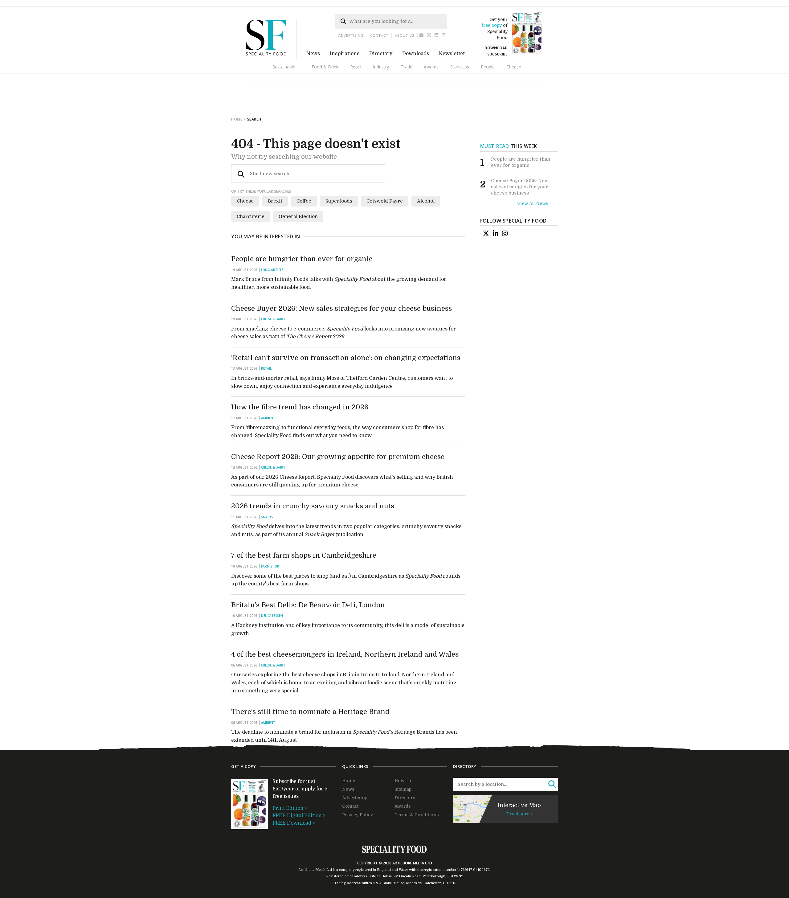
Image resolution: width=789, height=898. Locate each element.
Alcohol (426, 201)
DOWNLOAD (496, 48)
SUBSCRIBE (497, 54)
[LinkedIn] (495, 233)
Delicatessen (272, 615)
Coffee (303, 201)
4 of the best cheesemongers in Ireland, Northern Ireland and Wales (345, 654)
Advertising (351, 35)
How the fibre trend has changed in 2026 (299, 407)
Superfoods (338, 201)
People (488, 67)
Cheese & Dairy (273, 319)
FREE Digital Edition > (298, 815)
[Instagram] (443, 35)
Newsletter (452, 53)
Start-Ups (459, 67)
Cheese (513, 67)
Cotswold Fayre (384, 201)
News (313, 53)
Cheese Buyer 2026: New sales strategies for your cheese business (341, 308)
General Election (298, 216)
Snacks (267, 517)
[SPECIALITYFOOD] (271, 57)
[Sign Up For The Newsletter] (421, 35)
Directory (380, 53)
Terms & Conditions (416, 814)
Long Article (272, 270)
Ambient (268, 418)
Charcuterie (250, 216)
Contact (379, 35)
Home (236, 119)
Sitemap (402, 789)
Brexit (275, 201)
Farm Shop (270, 566)
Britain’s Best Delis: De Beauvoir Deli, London (308, 605)
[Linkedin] (436, 35)
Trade (406, 67)
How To (402, 780)
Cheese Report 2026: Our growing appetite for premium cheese (337, 457)
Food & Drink (325, 67)
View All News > (534, 203)
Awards (431, 67)
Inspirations (344, 53)
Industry (381, 67)
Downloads (415, 53)
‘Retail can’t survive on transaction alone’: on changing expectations (345, 358)
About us (404, 35)
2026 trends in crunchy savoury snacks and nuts (312, 506)
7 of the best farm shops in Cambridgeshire (303, 555)
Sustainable (283, 67)
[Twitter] (429, 35)
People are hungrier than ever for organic (301, 259)
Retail (355, 67)
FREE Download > (293, 823)
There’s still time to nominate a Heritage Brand (310, 712)
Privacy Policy (357, 814)
